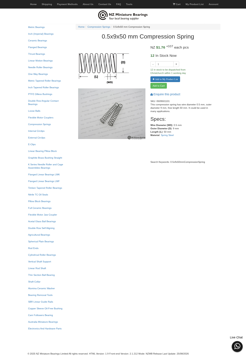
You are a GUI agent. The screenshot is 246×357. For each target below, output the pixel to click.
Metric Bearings (36, 27)
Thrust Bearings (36, 54)
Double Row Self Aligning (41, 228)
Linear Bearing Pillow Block (42, 151)
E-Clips (32, 144)
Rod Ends (33, 248)
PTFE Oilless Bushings (40, 94)
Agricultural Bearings (39, 234)
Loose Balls (34, 111)
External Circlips (36, 137)
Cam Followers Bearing (40, 315)
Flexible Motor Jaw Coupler (42, 214)
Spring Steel (167, 135)
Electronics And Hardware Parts (45, 328)
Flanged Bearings (37, 47)
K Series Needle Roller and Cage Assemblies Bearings (45, 166)
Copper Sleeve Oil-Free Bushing (45, 308)
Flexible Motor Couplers (40, 117)
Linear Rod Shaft (37, 268)
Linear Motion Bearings (40, 60)
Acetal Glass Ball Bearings (42, 221)
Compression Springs (39, 124)
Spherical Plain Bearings (41, 241)
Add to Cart (159, 85)
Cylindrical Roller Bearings (42, 255)
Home (81, 26)
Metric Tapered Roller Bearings (44, 80)
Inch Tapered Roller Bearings (43, 87)
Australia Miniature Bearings (43, 321)
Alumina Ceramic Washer (41, 288)
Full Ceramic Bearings (40, 208)
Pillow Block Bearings (39, 201)
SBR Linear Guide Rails (40, 301)
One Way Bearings (38, 74)
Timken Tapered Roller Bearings (45, 188)
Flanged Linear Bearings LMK (44, 174)
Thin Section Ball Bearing (41, 275)
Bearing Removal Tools (40, 295)
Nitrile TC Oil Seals (38, 194)
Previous (73, 119)
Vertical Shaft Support (39, 261)
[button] (237, 346)
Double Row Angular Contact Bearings (43, 102)
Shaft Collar (34, 281)
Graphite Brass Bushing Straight (45, 157)
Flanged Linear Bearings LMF (44, 181)
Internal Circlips (36, 131)
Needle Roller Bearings (40, 67)
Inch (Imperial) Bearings (41, 33)
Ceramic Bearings (37, 40)
